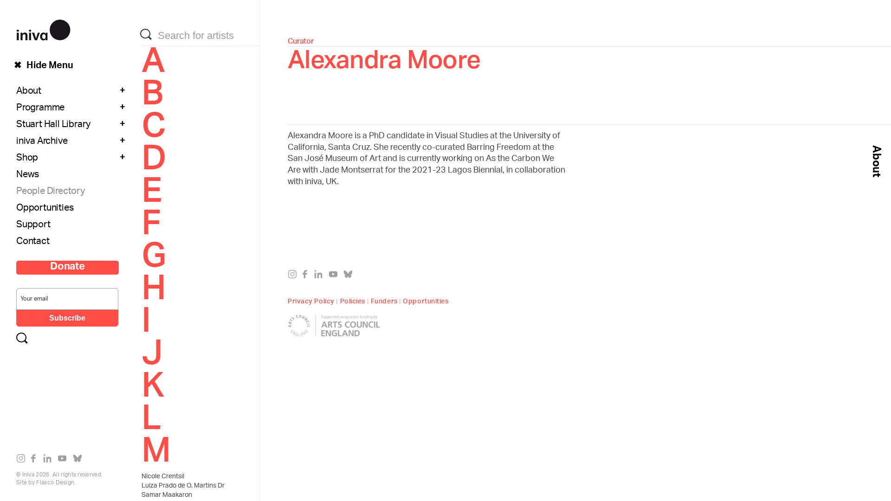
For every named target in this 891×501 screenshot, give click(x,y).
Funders (384, 300)
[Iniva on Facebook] (36, 460)
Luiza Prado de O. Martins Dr (183, 486)
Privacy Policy (311, 300)
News (27, 175)
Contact (33, 242)
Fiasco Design (55, 482)
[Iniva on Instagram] (23, 460)
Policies (352, 300)
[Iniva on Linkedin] (49, 460)
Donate (67, 268)
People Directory (50, 192)
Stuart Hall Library (53, 125)
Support (33, 225)
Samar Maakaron (167, 495)
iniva (43, 28)
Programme (40, 108)
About (28, 92)
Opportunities (44, 209)
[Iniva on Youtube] (64, 460)
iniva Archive (41, 142)
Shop (27, 159)
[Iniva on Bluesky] (79, 460)
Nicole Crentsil (163, 477)
